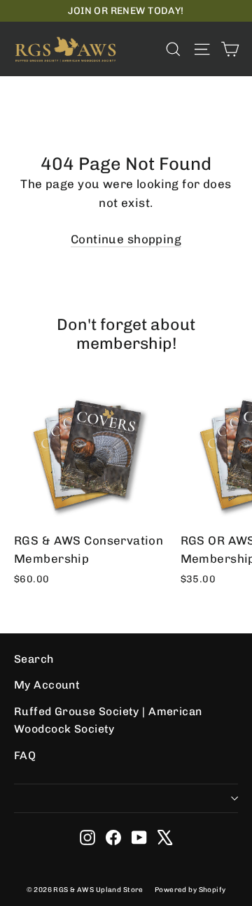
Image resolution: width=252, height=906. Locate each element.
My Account (47, 684)
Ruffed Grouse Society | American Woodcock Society (108, 720)
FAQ (25, 755)
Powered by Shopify (190, 890)
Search (34, 659)
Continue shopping (126, 239)
